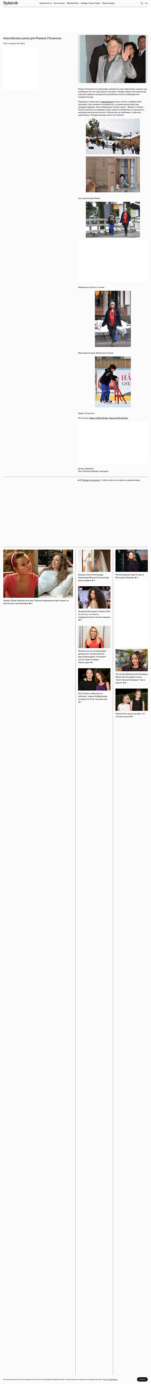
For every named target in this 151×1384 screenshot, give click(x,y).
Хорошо (142, 1379)
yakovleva (89, 468)
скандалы (104, 471)
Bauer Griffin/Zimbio (99, 418)
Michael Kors (73, 3)
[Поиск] (142, 3)
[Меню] (146, 3)
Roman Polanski (90, 471)
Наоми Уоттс (45, 3)
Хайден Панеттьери (90, 3)
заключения (107, 101)
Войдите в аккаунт (91, 480)
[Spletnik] (10, 3)
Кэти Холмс (59, 3)
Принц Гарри (108, 3)
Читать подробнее (110, 1379)
